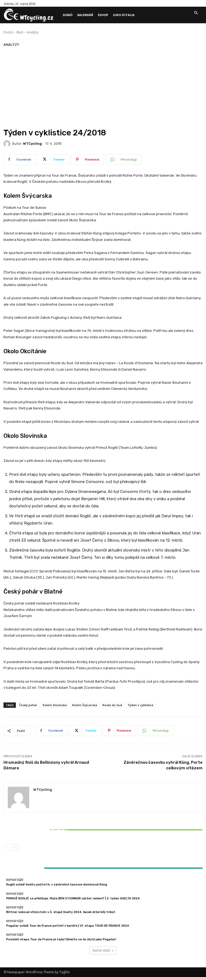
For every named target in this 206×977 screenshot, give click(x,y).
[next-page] (15, 847)
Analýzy (32, 32)
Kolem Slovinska (55, 705)
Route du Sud (112, 705)
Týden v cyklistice (140, 705)
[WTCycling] (7, 143)
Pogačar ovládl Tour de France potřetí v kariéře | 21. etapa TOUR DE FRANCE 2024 (67, 925)
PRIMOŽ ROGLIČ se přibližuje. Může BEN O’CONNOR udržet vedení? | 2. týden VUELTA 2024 (73, 898)
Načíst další (101, 950)
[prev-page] (6, 847)
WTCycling (32, 143)
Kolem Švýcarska (84, 705)
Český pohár (28, 705)
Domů (8, 32)
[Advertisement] (103, 87)
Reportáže (36, 825)
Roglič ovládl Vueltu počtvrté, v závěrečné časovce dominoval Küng (56, 884)
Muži (19, 32)
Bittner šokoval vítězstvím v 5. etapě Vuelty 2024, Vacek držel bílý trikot (36, 832)
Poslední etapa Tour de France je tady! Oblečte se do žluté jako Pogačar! (61, 939)
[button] (195, 13)
